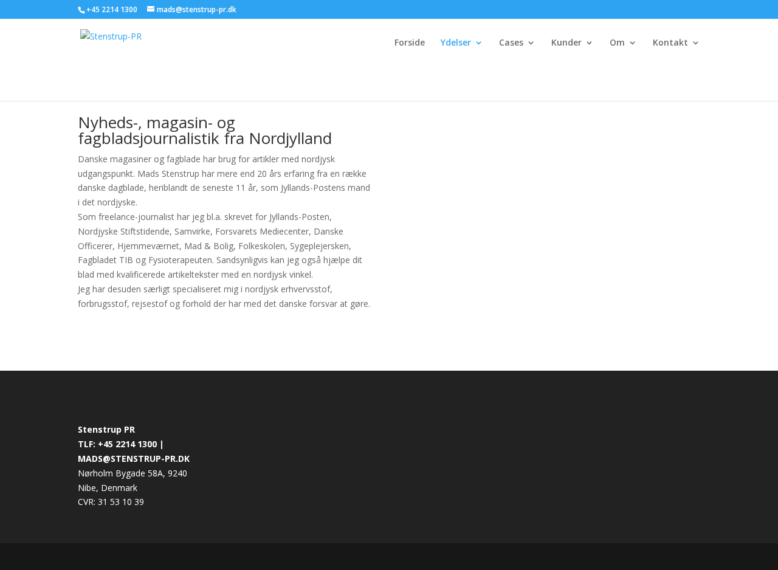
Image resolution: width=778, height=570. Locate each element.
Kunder (566, 43)
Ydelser (456, 43)
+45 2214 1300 (112, 9)
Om (617, 43)
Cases (511, 43)
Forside (409, 43)
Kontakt (670, 43)
